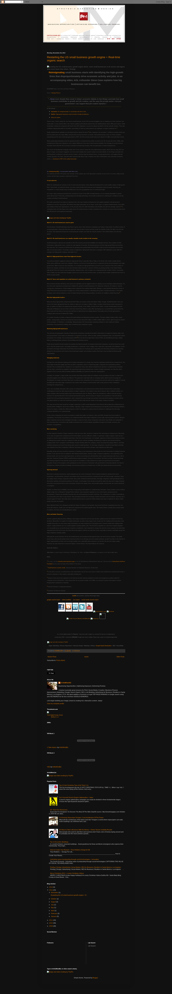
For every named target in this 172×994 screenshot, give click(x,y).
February (54, 913)
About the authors (55, 117)
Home (86, 657)
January (54, 916)
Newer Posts (52, 657)
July (52, 905)
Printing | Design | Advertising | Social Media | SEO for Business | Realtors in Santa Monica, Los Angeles (85, 867)
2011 (51, 920)
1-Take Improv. (52, 747)
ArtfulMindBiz (63, 747)
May (52, 907)
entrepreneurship (54, 171)
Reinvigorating (57, 72)
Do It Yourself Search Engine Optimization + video (76, 797)
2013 (51, 887)
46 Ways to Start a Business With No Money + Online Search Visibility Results (85, 830)
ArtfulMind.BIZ (66, 683)
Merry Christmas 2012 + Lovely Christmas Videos (67, 873)
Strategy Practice (55, 93)
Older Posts (120, 657)
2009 (51, 926)
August (53, 902)
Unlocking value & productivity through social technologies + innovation (74, 859)
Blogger (95, 978)
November (55, 892)
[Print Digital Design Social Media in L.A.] (55, 712)
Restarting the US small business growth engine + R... (69, 895)
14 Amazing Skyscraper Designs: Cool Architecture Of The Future (81, 817)
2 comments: (76, 650)
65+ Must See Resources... (59, 810)
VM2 (48, 767)
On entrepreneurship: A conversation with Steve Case (68, 111)
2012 (51, 890)
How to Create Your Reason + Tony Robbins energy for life (70, 850)
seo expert (76, 599)
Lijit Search (92, 946)
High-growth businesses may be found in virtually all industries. (70, 114)
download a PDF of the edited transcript (64, 159)
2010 (51, 923)
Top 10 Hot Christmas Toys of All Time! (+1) (73, 785)
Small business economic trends (56, 567)
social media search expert (89, 599)
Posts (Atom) (60, 660)
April (53, 911)
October (54, 899)
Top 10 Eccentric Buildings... (59, 842)
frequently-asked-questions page (66, 561)
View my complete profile (55, 703)
